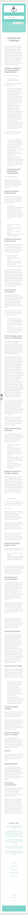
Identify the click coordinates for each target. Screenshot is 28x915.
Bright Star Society (14, 9)
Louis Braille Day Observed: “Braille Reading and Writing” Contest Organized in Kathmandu (14, 841)
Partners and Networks (14, 872)
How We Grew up (14, 869)
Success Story (14, 862)
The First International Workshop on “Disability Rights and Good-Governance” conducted (14, 853)
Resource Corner (14, 876)
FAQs (14, 900)
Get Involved (14, 866)
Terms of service (14, 897)
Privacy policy (14, 894)
